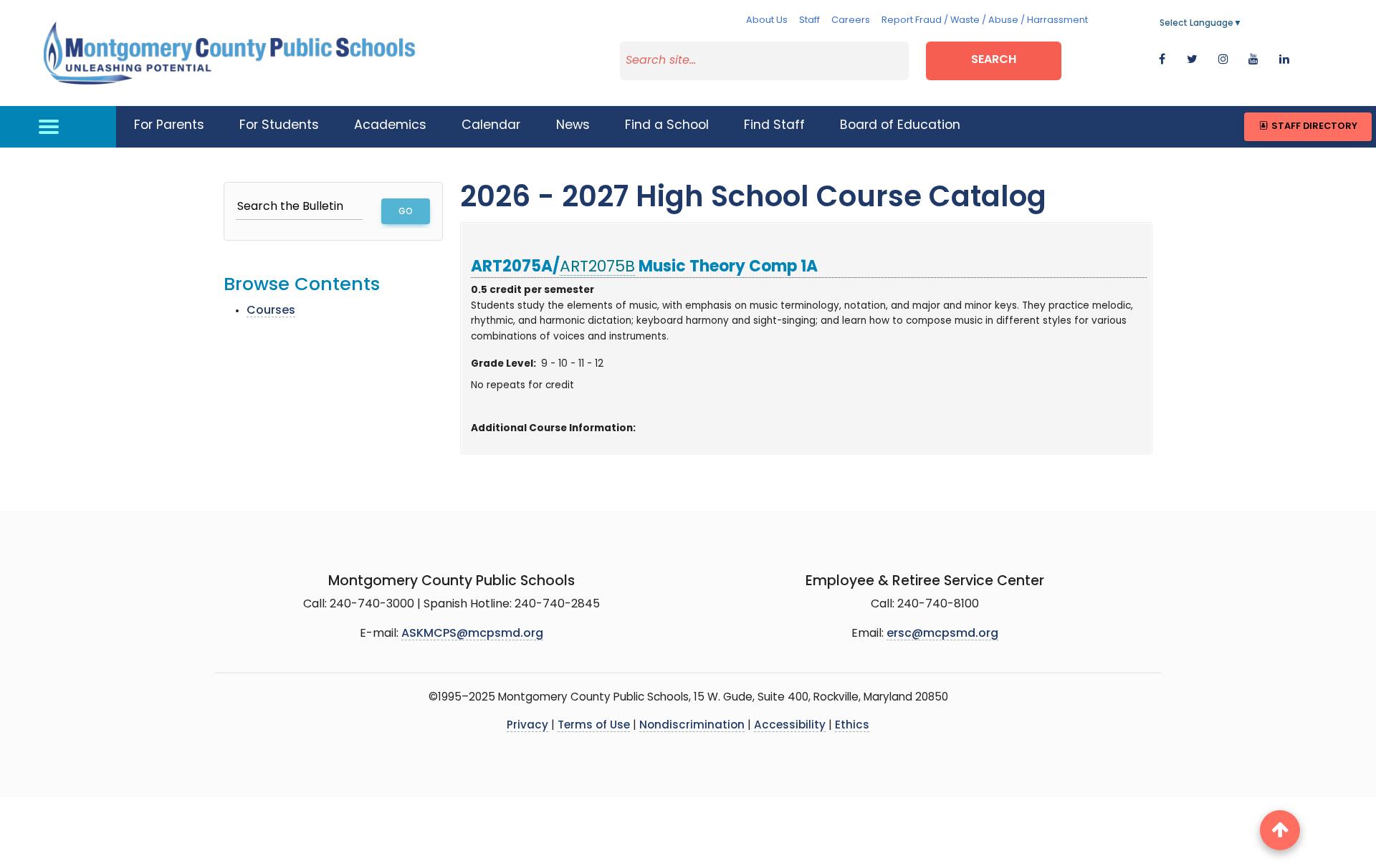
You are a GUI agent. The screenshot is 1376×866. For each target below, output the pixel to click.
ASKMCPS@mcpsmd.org (472, 634)
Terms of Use (594, 726)
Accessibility (790, 726)
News (573, 126)
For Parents (169, 126)
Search (993, 60)
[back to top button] (1280, 830)
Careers (850, 20)
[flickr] (1284, 60)
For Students (279, 126)
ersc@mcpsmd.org (942, 634)
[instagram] (1223, 60)
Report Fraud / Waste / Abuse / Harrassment (985, 20)
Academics (390, 126)
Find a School (667, 126)
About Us (767, 20)
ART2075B (597, 267)
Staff (809, 20)
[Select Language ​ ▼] (1242, 23)
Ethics (852, 726)
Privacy (527, 726)
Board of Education (900, 126)
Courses (271, 311)
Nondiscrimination (692, 726)
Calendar (491, 126)
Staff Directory (1313, 126)
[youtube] (1253, 60)
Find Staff (774, 126)
